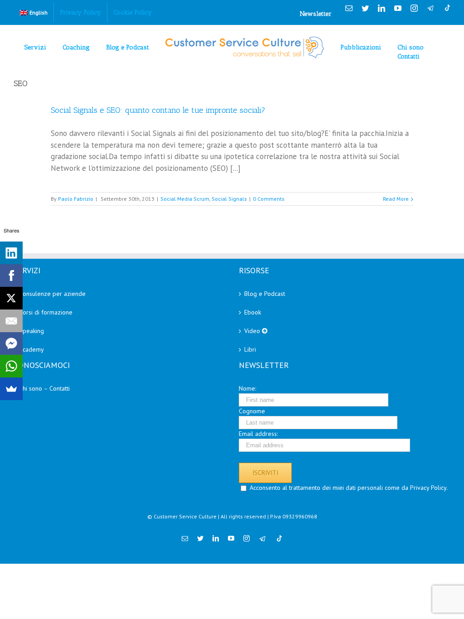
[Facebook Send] (11, 343)
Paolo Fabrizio (75, 198)
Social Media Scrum (184, 198)
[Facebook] (11, 275)
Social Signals (229, 198)
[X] (11, 298)
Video (253, 331)
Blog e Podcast (264, 294)
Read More (396, 198)
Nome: (247, 388)
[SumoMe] (11, 388)
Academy (31, 349)
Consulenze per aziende (52, 294)
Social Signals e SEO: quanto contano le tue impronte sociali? (158, 110)
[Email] (11, 321)
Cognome (252, 411)
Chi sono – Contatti (44, 388)
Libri (250, 349)
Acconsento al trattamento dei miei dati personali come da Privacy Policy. (349, 488)
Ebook (252, 312)
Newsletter (316, 14)
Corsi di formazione (45, 312)
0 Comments (269, 198)
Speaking (31, 331)
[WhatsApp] (11, 366)
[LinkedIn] (11, 253)
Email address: (258, 434)
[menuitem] (33, 13)
